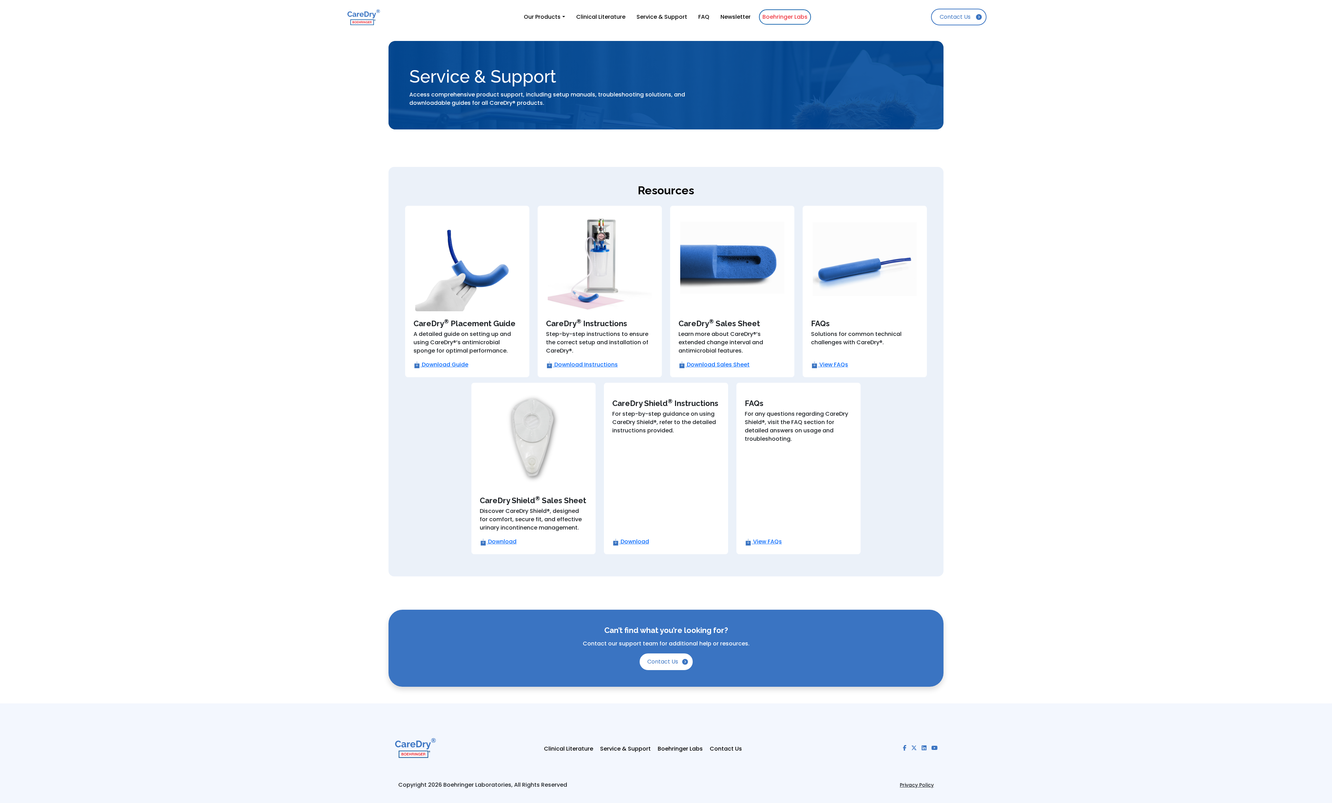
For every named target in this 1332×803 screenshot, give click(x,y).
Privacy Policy (917, 784)
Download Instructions (585, 365)
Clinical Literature (600, 17)
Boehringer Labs (785, 17)
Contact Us (955, 17)
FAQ (703, 17)
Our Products (542, 17)
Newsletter (735, 17)
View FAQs (833, 365)
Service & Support (662, 17)
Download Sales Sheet (717, 365)
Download (501, 542)
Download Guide (444, 365)
